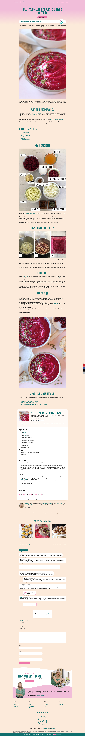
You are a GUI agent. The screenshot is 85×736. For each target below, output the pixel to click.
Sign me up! (29, 681)
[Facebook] (26, 507)
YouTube (45, 706)
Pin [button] (38, 420)
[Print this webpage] (84, 373)
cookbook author (29, 504)
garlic (25, 435)
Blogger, (61, 503)
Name (20, 645)
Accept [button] (54, 734)
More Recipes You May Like (25, 139)
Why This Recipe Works (25, 132)
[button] (31, 418)
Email (20, 651)
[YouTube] (37, 712)
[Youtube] (29, 507)
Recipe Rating (21, 626)
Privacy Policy (53, 728)
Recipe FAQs (23, 138)
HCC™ (15, 702)
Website (20, 656)
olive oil (24, 432)
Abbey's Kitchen (19, 2)
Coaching (61, 704)
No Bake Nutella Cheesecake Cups (56, 119)
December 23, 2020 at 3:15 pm (26, 597)
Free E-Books (16, 706)
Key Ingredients (23, 133)
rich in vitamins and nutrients (31, 213)
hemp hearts (51, 313)
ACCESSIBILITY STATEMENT (46, 728)
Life (29, 707)
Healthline (27, 506)
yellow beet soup (40, 113)
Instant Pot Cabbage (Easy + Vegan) (24, 543)
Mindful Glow (16, 704)
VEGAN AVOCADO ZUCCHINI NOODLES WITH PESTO (30, 399)
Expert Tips (23, 136)
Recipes (30, 704)
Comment (21, 631)
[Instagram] (25, 507)
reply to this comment (23, 557)
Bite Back (46, 704)
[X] (45, 712)
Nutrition (31, 702)
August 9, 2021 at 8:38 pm (26, 559)
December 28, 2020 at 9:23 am (32, 603)
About (60, 702)
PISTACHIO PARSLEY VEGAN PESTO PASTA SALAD (29, 401)
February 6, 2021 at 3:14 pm (31, 592)
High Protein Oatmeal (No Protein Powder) (59, 543)
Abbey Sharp (29, 21)
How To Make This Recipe (25, 135)
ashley (21, 597)
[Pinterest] (28, 507)
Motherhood (31, 706)
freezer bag (56, 303)
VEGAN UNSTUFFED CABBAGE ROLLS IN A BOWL (29, 402)
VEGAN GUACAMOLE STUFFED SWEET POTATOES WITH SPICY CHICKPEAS (34, 404)
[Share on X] (84, 370)
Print (33, 420)
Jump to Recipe (42, 17)
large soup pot (25, 259)
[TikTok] (39, 712)
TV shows (38, 506)
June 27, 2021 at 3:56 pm (25, 565)
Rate (42, 420)
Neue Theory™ (47, 702)
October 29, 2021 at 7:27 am (28, 554)
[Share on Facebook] (84, 368)
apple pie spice (32, 114)
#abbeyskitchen (31, 499)
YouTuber (58, 503)
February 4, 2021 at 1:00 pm (26, 584)
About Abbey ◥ (40, 695)
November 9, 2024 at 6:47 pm (32, 578)
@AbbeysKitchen (24, 499)
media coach (35, 504)
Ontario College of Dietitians (47, 503)
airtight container (61, 277)
